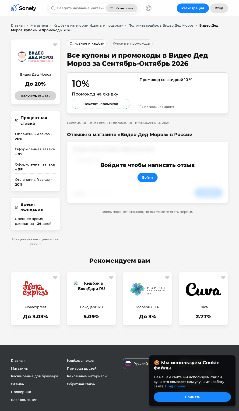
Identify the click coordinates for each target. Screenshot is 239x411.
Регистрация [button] (192, 8)
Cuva (204, 307)
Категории (124, 8)
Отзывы (18, 384)
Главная (18, 360)
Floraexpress (35, 307)
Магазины (19, 368)
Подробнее (175, 386)
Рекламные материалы (87, 376)
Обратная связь (81, 384)
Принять (192, 397)
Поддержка (21, 392)
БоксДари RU (91, 307)
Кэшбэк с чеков (80, 360)
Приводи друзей (82, 368)
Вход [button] (219, 8)
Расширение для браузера (34, 376)
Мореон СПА (147, 307)
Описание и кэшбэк (87, 43)
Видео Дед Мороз (35, 74)
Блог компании (24, 400)
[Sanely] (23, 8)
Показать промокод (101, 104)
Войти (147, 177)
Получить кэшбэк (35, 94)
